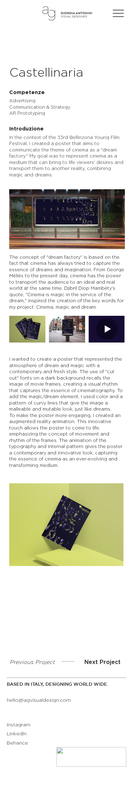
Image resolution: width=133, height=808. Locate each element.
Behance (17, 743)
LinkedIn (17, 734)
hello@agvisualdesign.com (39, 700)
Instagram (19, 725)
